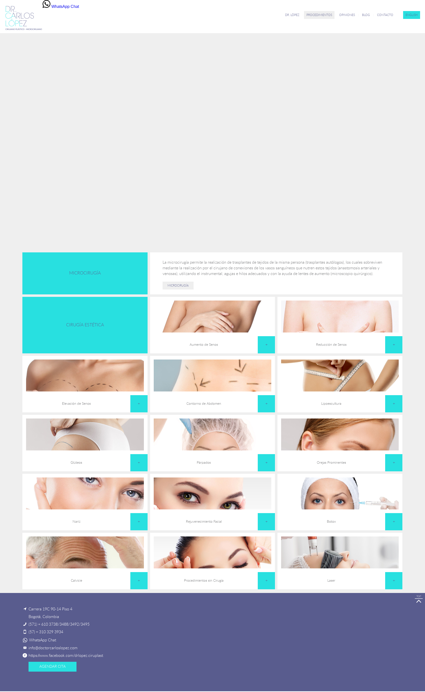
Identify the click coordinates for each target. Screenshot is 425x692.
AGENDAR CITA (52, 666)
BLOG (366, 15)
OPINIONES (347, 15)
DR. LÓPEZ (292, 15)
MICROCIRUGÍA (178, 285)
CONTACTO (385, 15)
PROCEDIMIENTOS (319, 15)
